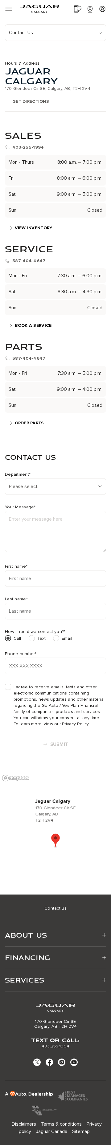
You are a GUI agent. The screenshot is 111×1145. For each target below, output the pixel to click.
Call (17, 638)
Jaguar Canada (51, 1131)
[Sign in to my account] (102, 9)
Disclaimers (24, 1124)
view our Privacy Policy (66, 724)
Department (18, 474)
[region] (55, 833)
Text (41, 638)
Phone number (21, 653)
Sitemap (81, 1131)
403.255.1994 (55, 1046)
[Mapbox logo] (15, 778)
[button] (55, 840)
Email (67, 638)
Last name (16, 599)
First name (16, 566)
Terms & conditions (61, 1124)
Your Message (20, 507)
